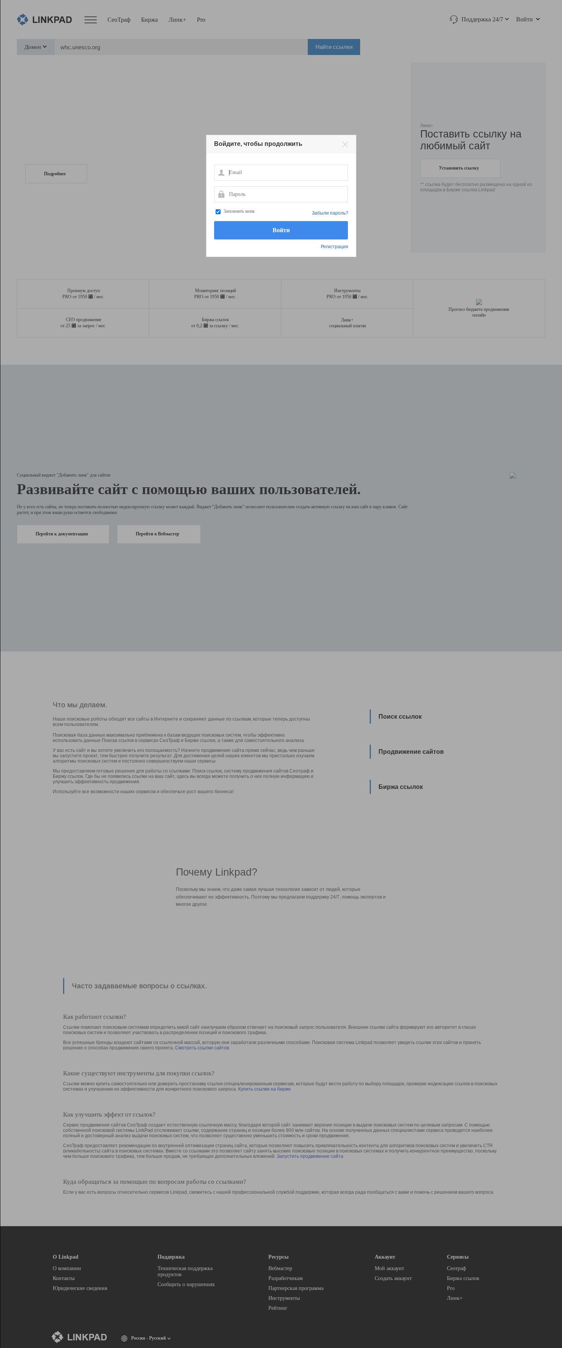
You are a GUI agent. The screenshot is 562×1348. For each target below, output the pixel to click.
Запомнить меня (239, 211)
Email (221, 172)
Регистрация (334, 246)
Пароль (221, 194)
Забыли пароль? (330, 213)
